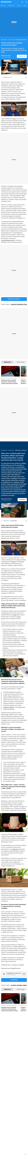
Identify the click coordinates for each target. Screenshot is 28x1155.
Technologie (21, 56)
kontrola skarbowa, (17, 304)
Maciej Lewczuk (5, 55)
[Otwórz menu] (25, 1)
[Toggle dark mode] (22, 1)
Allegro (15, 615)
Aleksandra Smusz (6, 499)
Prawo (19, 5)
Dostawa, (19, 985)
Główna (3, 5)
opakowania (15, 849)
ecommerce (22, 499)
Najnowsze (11, 5)
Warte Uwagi (20, 362)
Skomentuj (7, 77)
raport (14, 118)
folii (9, 926)
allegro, (13, 985)
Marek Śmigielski (12, 378)
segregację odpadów (8, 707)
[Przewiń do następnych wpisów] (25, 374)
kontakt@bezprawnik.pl (7, 240)
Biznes (25, 5)
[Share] (26, 77)
